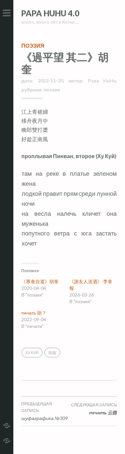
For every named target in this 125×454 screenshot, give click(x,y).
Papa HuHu (102, 80)
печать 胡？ (33, 313)
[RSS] (7, 439)
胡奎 (52, 352)
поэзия (32, 45)
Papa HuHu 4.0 (50, 13)
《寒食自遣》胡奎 (40, 281)
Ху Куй (32, 352)
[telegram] (7, 424)
